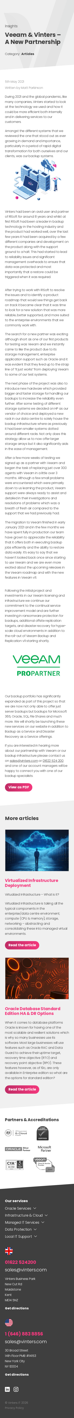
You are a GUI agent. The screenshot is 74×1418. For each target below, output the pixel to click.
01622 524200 (20, 1262)
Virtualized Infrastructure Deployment (31, 883)
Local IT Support (18, 1236)
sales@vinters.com (24, 760)
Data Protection (18, 1229)
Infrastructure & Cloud (24, 1215)
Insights (11, 26)
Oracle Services (18, 1208)
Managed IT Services (22, 1222)
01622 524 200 (53, 760)
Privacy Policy (14, 1408)
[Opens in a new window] (7, 1390)
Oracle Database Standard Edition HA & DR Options (32, 1011)
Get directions (17, 1308)
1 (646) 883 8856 (24, 1334)
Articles (27, 54)
